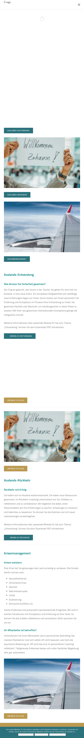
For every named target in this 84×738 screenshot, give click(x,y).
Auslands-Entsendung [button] (18, 130)
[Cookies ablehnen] (81, 732)
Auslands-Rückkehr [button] (17, 195)
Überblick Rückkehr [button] (19, 537)
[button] (79, 4)
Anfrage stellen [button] (15, 400)
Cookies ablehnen (41, 734)
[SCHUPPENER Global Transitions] (7, 4)
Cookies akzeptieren (26, 734)
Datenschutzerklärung (57, 734)
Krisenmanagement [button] (16, 259)
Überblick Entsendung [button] (21, 336)
